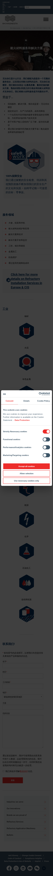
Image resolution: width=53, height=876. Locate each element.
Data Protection (22, 420)
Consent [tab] (9, 401)
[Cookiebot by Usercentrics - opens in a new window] (39, 393)
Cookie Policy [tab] (43, 401)
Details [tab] (26, 401)
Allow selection (26, 473)
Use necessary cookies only (26, 481)
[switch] (46, 439)
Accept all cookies (26, 466)
